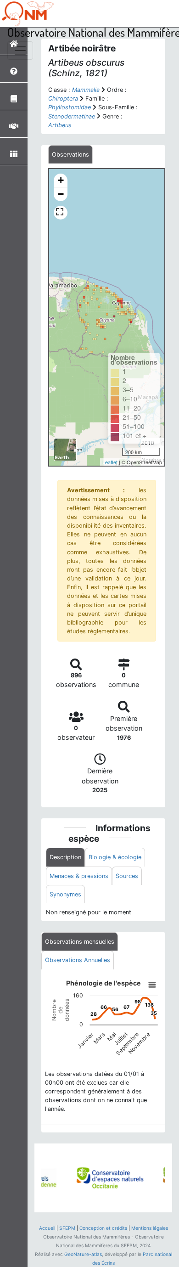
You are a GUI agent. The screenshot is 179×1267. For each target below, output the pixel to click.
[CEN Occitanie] (94, 1178)
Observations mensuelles (79, 941)
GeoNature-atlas (83, 1254)
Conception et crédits (103, 1228)
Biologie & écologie (115, 857)
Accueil (47, 1228)
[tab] (70, 154)
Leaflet (109, 462)
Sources (127, 876)
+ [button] (61, 180)
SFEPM (67, 1228)
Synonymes (65, 894)
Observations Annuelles (77, 960)
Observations (70, 154)
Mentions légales (149, 1228)
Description (65, 857)
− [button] (61, 194)
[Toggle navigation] (20, 50)
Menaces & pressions (79, 876)
